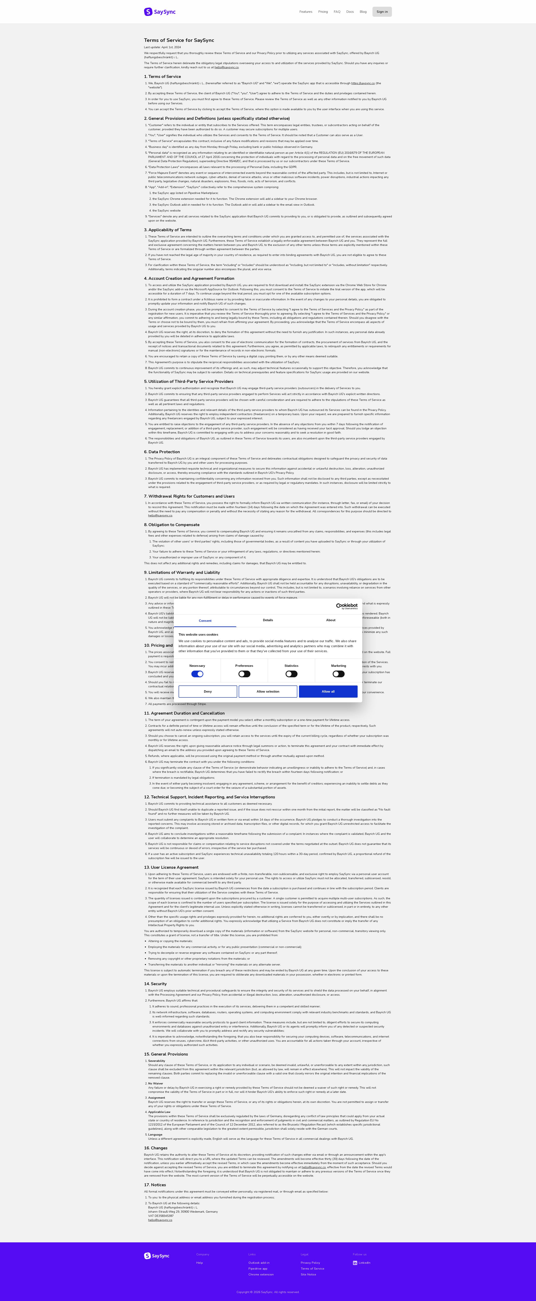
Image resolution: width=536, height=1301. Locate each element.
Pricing (323, 11)
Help (199, 1263)
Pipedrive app (258, 1269)
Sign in (382, 11)
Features (305, 11)
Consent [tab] (205, 620)
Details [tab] (268, 620)
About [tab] (330, 620)
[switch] (244, 674)
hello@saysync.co (227, 67)
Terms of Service (313, 1269)
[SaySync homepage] (159, 12)
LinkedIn (364, 1263)
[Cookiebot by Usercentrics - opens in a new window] (339, 606)
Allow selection (268, 691)
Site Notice (308, 1274)
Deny (207, 691)
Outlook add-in (259, 1263)
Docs (350, 11)
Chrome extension (261, 1274)
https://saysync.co (363, 83)
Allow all (328, 691)
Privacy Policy (310, 1263)
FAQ (337, 11)
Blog (363, 11)
